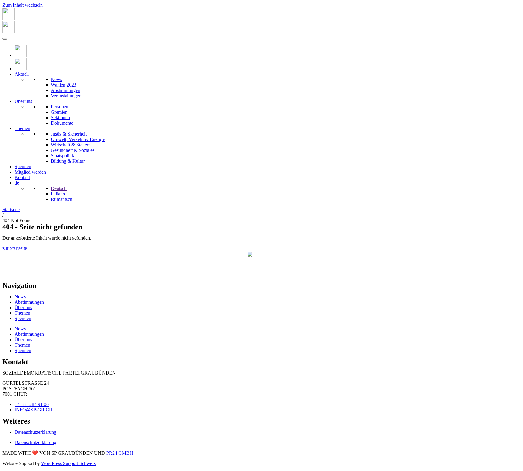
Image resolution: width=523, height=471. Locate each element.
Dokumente (62, 123)
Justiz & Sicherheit (69, 133)
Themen (22, 128)
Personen (59, 106)
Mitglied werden (30, 172)
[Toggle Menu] (4, 39)
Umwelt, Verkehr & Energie (78, 139)
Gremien (59, 112)
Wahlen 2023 (63, 84)
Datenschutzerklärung (35, 432)
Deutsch (59, 188)
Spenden (23, 166)
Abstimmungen (65, 90)
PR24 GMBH (119, 453)
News (56, 79)
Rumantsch (61, 199)
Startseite (11, 209)
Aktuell (22, 74)
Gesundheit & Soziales (72, 150)
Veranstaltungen (66, 95)
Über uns (23, 101)
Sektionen (60, 117)
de (17, 182)
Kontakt (22, 177)
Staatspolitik (62, 155)
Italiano (58, 193)
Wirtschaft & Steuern (71, 144)
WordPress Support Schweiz (68, 463)
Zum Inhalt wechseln (22, 5)
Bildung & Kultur (68, 161)
